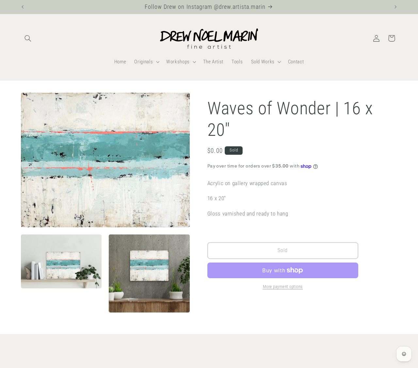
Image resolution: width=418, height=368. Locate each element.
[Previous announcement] (22, 6)
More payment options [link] (283, 286)
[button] (28, 38)
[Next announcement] (395, 6)
